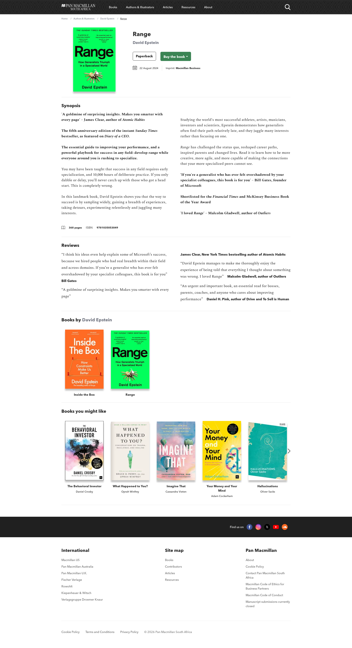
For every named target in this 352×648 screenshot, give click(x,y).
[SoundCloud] (285, 527)
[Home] (78, 7)
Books (113, 7)
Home (64, 18)
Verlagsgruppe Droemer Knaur (82, 599)
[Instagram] (258, 527)
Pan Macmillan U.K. (74, 573)
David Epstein (107, 18)
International (75, 550)
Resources (188, 7)
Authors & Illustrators (140, 7)
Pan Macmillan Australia (77, 566)
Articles (168, 7)
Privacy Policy (129, 632)
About (208, 7)
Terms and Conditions (99, 632)
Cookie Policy (255, 566)
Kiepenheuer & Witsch (76, 593)
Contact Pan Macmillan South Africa (265, 575)
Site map (174, 550)
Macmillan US (70, 560)
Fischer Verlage (71, 580)
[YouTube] (276, 527)
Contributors (173, 566)
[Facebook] (249, 527)
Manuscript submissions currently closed (268, 604)
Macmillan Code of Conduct (264, 595)
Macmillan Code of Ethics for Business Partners (265, 586)
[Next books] (289, 451)
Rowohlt (66, 586)
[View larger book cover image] (94, 59)
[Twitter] (267, 527)
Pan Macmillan (261, 550)
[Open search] (288, 7)
